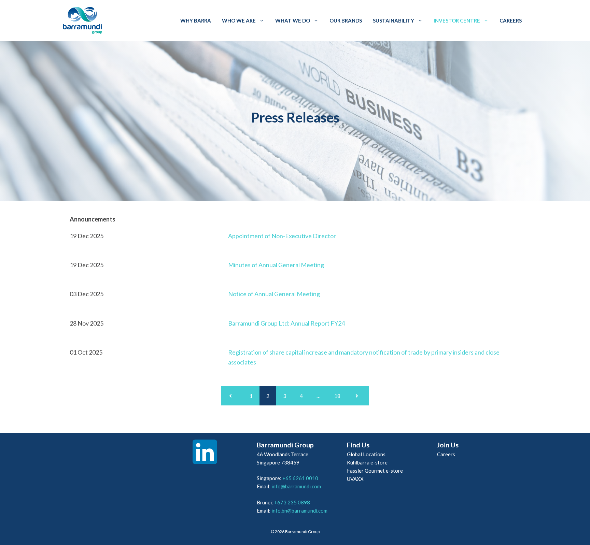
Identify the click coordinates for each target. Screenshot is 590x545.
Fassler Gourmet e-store (375, 471)
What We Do (292, 20)
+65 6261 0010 (300, 478)
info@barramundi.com (296, 486)
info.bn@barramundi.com (299, 510)
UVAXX (355, 479)
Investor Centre (457, 20)
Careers (511, 20)
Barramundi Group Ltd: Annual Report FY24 (286, 323)
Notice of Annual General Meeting (274, 294)
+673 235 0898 (292, 502)
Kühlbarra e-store (367, 462)
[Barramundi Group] (82, 20)
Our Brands (345, 20)
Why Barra (195, 20)
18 (337, 395)
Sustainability (393, 20)
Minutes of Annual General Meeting (276, 265)
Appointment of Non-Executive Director (282, 236)
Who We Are (239, 20)
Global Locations (366, 454)
